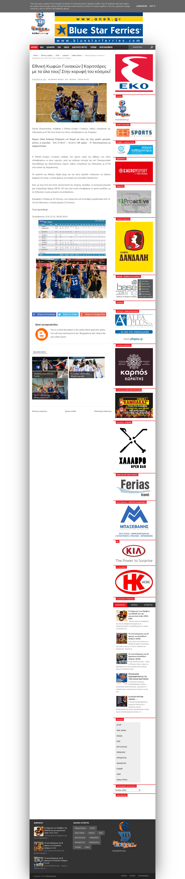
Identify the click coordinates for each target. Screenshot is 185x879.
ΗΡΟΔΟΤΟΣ (122, 758)
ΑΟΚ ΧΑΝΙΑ (121, 730)
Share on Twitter (70, 314)
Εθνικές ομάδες (57, 79)
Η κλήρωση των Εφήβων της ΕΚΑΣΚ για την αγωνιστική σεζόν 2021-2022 (55, 830)
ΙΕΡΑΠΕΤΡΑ (121, 763)
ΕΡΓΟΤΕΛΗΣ (122, 747)
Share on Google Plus (95, 314)
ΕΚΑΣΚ (119, 736)
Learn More (141, 6)
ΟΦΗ (119, 774)
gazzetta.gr (43, 210)
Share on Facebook (46, 314)
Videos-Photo (83, 79)
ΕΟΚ (66, 79)
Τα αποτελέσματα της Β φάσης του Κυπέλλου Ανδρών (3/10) (53, 845)
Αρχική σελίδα (70, 411)
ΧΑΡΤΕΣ (132, 876)
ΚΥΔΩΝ (119, 769)
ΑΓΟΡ (119, 725)
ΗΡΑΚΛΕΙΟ (121, 752)
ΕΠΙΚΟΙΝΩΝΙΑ (143, 876)
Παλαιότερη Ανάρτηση (103, 411)
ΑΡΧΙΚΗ (124, 876)
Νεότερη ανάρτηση (39, 411)
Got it (152, 6)
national (73, 79)
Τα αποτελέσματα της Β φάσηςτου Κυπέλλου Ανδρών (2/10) (55, 860)
